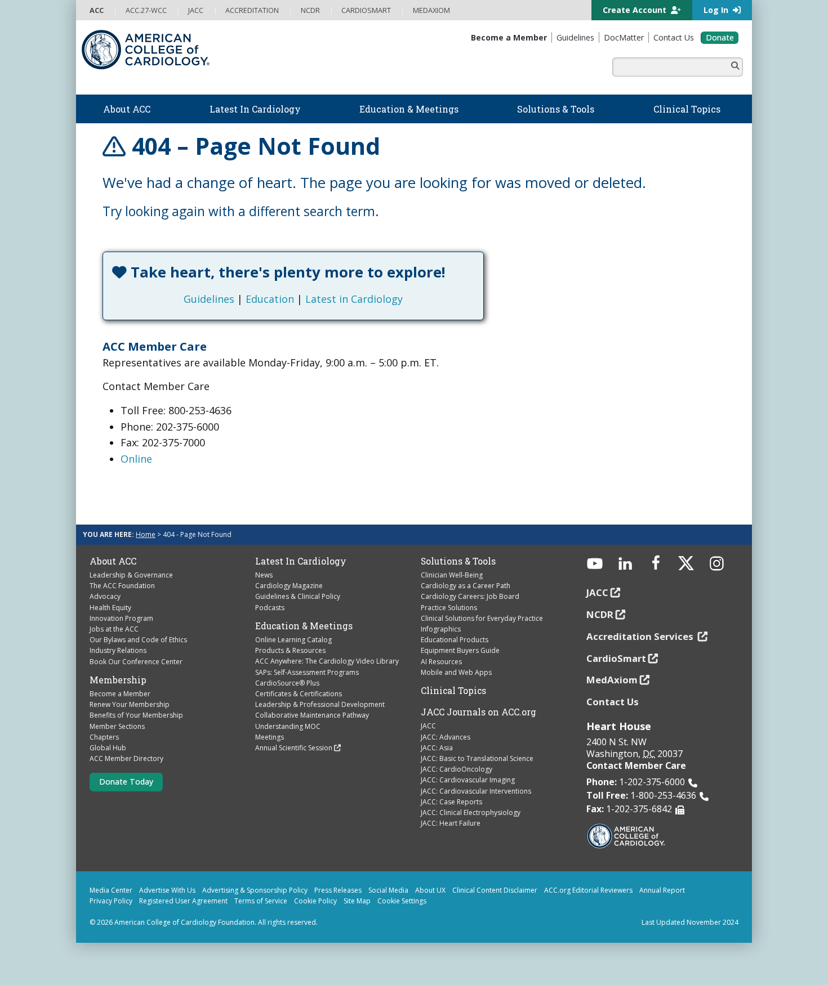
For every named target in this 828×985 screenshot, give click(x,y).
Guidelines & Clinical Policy (297, 596)
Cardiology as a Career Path (465, 585)
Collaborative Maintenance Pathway (312, 715)
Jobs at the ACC (114, 629)
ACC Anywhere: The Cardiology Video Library (327, 661)
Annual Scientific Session (293, 748)
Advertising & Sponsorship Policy (255, 890)
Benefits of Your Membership (136, 715)
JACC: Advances (445, 737)
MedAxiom (612, 679)
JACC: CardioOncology (456, 769)
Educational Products (454, 639)
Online (136, 458)
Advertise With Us (167, 890)
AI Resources (441, 661)
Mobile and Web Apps (456, 672)
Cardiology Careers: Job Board (470, 596)
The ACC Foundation (122, 585)
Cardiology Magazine (289, 585)
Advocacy (105, 596)
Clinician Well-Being (452, 575)
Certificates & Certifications (298, 694)
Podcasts (269, 607)
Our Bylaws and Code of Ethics (138, 639)
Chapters (104, 737)
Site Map (357, 901)
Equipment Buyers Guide (460, 650)
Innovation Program (121, 618)
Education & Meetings (304, 626)
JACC (428, 726)
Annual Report (662, 890)
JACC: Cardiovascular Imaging (468, 780)
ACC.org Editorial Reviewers (588, 890)
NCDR (599, 614)
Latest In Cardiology (300, 561)
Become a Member (120, 694)
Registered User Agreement (183, 901)
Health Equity (110, 607)
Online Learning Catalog (293, 639)
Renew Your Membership (130, 704)
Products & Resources (290, 650)
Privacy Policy (111, 901)
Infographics (441, 629)
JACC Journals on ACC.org (478, 712)
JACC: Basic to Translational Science (477, 758)
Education (270, 299)
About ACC (113, 561)
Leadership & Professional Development (320, 704)
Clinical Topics (453, 690)
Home (145, 534)
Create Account (636, 10)
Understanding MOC (287, 726)
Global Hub (108, 748)
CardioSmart (616, 658)
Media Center (111, 890)
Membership (118, 680)
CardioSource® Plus (287, 683)
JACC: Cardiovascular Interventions (476, 791)
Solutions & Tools (458, 561)
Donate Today (126, 781)
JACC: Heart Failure (450, 823)
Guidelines (209, 299)
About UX (430, 890)
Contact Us (612, 701)
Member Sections (117, 726)
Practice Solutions (449, 607)
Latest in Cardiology (354, 299)
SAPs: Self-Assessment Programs (307, 672)
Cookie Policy (315, 901)
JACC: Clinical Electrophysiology (470, 812)
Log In (717, 10)
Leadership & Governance (131, 575)
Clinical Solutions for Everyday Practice (482, 618)
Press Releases (338, 890)
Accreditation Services (641, 636)
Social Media (388, 890)
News (264, 575)
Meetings (269, 737)
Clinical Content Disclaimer (494, 890)
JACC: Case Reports (451, 802)
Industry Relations (118, 650)
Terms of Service (260, 901)
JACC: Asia (437, 748)
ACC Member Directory (126, 758)
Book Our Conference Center (136, 661)
